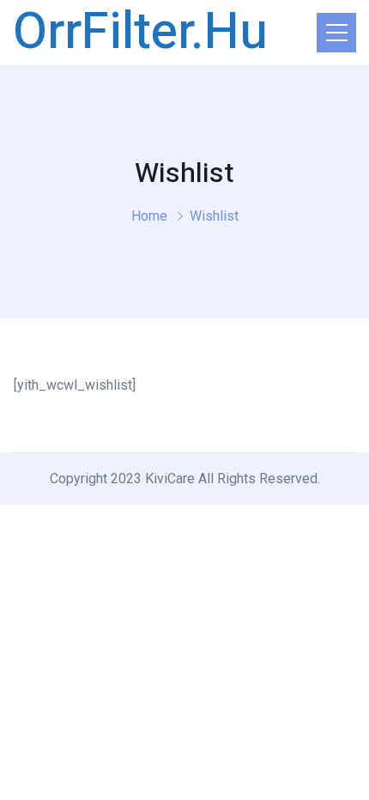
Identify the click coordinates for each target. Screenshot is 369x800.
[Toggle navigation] (336, 32)
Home (149, 216)
